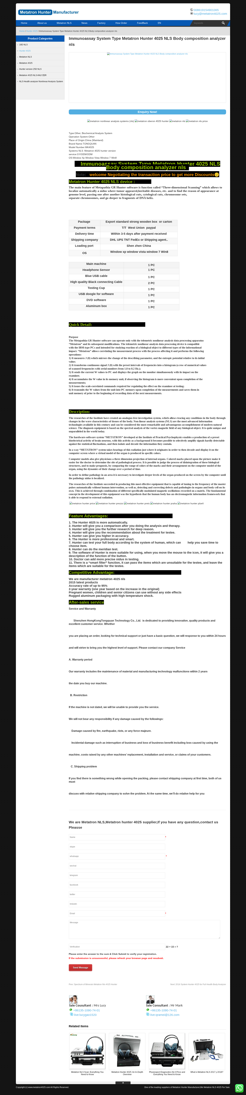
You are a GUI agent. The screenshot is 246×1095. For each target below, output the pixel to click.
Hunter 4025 (32, 31)
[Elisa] (73, 1002)
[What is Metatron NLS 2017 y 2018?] (207, 1068)
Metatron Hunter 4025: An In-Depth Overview (127, 1073)
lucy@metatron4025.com (210, 13)
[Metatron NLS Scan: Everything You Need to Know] (87, 1068)
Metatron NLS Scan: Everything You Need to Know (87, 1073)
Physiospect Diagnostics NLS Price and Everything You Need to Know (167, 1073)
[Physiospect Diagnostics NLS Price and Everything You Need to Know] (167, 1068)
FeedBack (142, 23)
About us (42, 23)
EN (159, 23)
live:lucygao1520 (85, 1015)
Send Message (80, 967)
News (84, 23)
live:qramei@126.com (164, 1015)
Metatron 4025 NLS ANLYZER (33, 75)
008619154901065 (206, 10)
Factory (101, 23)
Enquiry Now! (147, 112)
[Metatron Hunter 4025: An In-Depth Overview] (127, 1068)
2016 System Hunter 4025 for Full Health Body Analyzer (198, 984)
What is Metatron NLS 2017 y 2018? (206, 1072)
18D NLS (23, 44)
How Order (121, 23)
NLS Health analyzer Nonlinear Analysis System (41, 81)
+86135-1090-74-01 (86, 1010)
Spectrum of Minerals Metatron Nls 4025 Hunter (93, 984)
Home (24, 23)
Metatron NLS (64, 23)
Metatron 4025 (25, 63)
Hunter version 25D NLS (30, 69)
